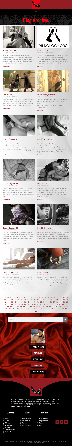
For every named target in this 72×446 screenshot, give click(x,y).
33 (41, 300)
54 (44, 302)
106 (22, 309)
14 (46, 297)
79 (60, 304)
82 (5, 306)
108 (29, 309)
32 (38, 300)
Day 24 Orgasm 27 (44, 184)
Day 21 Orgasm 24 (10, 272)
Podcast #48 (42, 272)
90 (31, 306)
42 (5, 302)
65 (15, 304)
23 (8, 300)
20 (64, 297)
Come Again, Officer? (46, 95)
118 (66, 309)
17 (55, 297)
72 (38, 304)
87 (21, 306)
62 (6, 304)
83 (8, 306)
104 (14, 309)
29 (28, 300)
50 (31, 302)
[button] (36, 11)
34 (44, 300)
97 (53, 306)
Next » (36, 311)
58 (57, 302)
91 (34, 306)
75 (47, 304)
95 (47, 306)
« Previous (7, 297)
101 (67, 306)
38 (57, 300)
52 (38, 302)
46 (18, 302)
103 (10, 309)
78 (57, 304)
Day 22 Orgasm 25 (44, 228)
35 (47, 300)
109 (33, 309)
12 (40, 297)
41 (67, 300)
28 (25, 300)
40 (64, 300)
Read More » (6, 66)
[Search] (65, 319)
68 (25, 304)
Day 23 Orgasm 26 (10, 228)
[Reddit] (57, 422)
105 (18, 309)
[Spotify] (66, 422)
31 (34, 300)
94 (44, 306)
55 (47, 302)
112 (44, 309)
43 (8, 302)
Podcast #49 (42, 50)
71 (35, 304)
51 (34, 302)
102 (6, 309)
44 (12, 302)
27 (21, 300)
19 (61, 297)
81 (66, 304)
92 (37, 306)
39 (61, 300)
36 (51, 300)
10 (34, 297)
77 (54, 304)
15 (49, 297)
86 (18, 306)
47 (21, 302)
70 (32, 304)
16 (52, 297)
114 (52, 309)
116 (59, 309)
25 (15, 300)
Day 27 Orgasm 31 (10, 139)
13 (43, 297)
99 (60, 306)
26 (18, 300)
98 (57, 306)
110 (37, 309)
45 (15, 302)
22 (5, 300)
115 (55, 309)
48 (25, 302)
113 (48, 309)
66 (19, 304)
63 (9, 304)
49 (28, 302)
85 (14, 306)
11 (37, 297)
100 (63, 306)
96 (50, 306)
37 (54, 300)
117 (63, 309)
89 (27, 306)
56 (51, 302)
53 (41, 302)
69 (29, 304)
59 (61, 302)
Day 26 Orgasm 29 (44, 139)
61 (67, 302)
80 (63, 304)
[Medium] (61, 422)
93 (40, 306)
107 (25, 309)
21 (67, 297)
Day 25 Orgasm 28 (10, 184)
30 (31, 300)
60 (64, 302)
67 (22, 304)
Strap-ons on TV (9, 50)
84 (11, 306)
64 (12, 304)
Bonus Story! (8, 95)
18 (57, 297)
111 (41, 309)
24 (12, 300)
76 (50, 304)
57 (54, 302)
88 (24, 306)
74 (44, 304)
